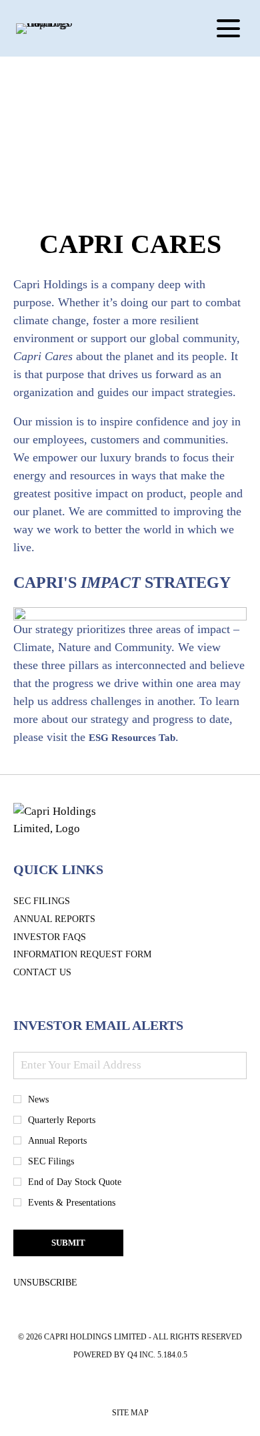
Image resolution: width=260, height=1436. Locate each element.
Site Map (130, 1415)
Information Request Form (102, 955)
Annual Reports (57, 1141)
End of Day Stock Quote (74, 1182)
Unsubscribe (45, 1283)
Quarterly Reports (61, 1120)
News (38, 1099)
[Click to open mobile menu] (228, 28)
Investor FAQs (69, 937)
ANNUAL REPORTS (74, 919)
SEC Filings (61, 901)
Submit (68, 1243)
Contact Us (62, 973)
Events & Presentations (71, 1203)
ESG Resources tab (132, 737)
